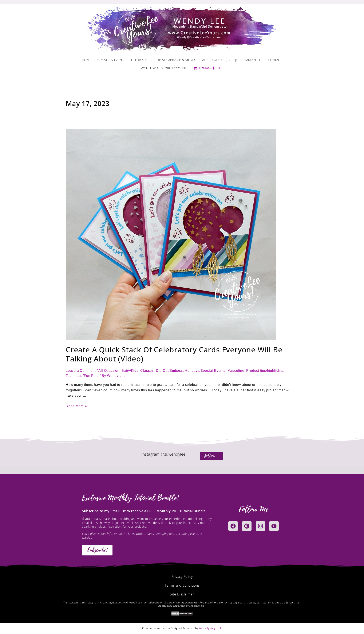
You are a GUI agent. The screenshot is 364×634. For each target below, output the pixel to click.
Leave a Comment (81, 370)
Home (86, 60)
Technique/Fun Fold (82, 375)
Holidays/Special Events (205, 370)
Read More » (76, 405)
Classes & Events (111, 60)
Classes (147, 370)
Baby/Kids (130, 370)
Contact (275, 60)
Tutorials (139, 60)
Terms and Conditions (182, 585)
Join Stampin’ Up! (248, 60)
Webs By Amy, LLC (210, 628)
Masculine (236, 370)
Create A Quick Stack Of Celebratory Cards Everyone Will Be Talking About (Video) (174, 354)
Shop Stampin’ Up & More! (174, 60)
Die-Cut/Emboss (169, 370)
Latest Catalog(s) (215, 60)
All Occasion (108, 370)
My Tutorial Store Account (164, 68)
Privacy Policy (182, 576)
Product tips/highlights (264, 370)
